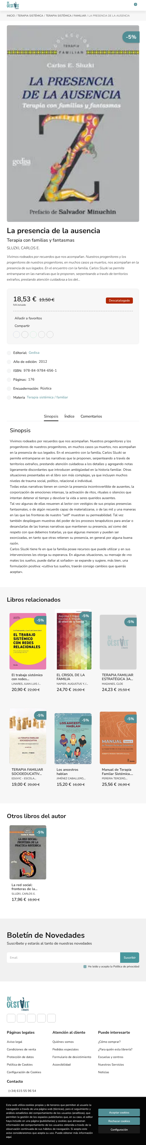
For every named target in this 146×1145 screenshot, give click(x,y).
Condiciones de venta (21, 1049)
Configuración (119, 1130)
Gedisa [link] (34, 352)
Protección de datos (20, 1057)
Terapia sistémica (30, 15)
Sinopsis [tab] (51, 416)
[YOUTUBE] (41, 1018)
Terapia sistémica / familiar (66, 15)
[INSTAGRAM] (21, 1018)
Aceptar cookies (119, 1112)
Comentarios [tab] (91, 416)
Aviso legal (14, 1042)
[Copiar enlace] (50, 334)
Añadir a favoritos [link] (28, 318)
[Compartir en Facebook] (16, 334)
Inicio (11, 15)
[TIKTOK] (31, 1018)
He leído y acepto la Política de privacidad (113, 966)
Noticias (103, 1072)
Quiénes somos (63, 1042)
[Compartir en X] (24, 334)
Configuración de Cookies (24, 1072)
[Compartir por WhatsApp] (33, 334)
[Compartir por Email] (41, 334)
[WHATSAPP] (51, 1018)
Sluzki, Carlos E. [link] (23, 248)
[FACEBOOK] (11, 1018)
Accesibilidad (61, 1065)
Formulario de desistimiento (71, 1057)
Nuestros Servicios (111, 1065)
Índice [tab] (69, 416)
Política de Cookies (20, 1065)
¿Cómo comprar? (109, 1042)
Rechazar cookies (119, 1121)
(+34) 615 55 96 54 (22, 1091)
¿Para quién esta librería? (115, 1049)
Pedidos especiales (65, 1049)
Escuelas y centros (110, 1057)
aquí (8, 1137)
